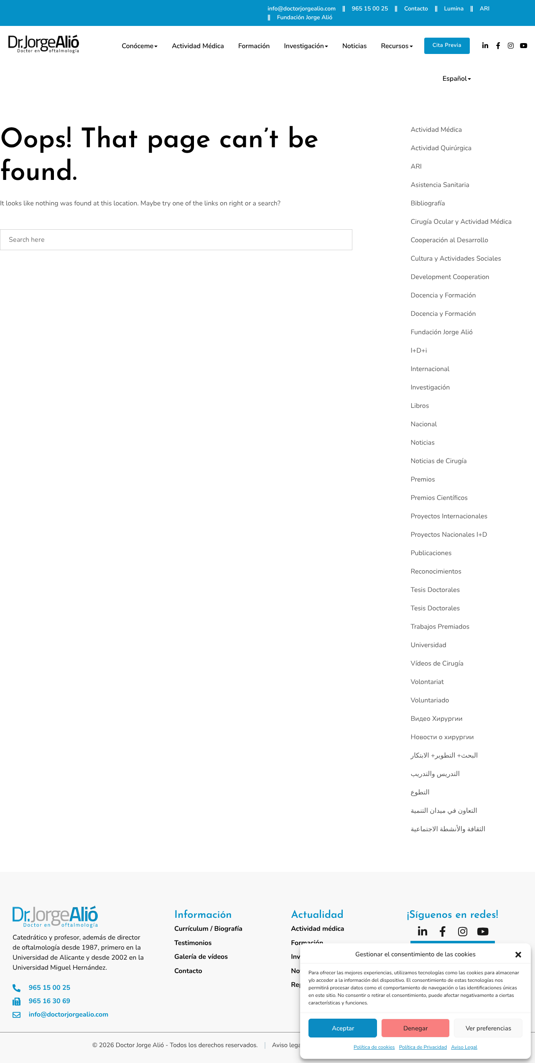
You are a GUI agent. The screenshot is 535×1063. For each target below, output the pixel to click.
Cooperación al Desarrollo (449, 240)
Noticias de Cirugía (438, 461)
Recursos (394, 46)
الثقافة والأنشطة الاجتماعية (447, 829)
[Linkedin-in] (485, 45)
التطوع (419, 792)
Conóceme (137, 46)
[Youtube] (523, 45)
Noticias (354, 46)
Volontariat (426, 681)
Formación (254, 46)
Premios (422, 479)
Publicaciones (430, 553)
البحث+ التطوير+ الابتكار (444, 755)
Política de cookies (374, 1047)
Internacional (429, 369)
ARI (415, 166)
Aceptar (343, 1028)
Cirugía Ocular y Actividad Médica (461, 221)
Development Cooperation (449, 277)
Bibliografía (427, 203)
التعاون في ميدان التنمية (443, 810)
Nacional (423, 424)
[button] (518, 954)
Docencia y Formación (443, 295)
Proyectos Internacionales (448, 516)
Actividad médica (198, 46)
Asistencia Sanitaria (439, 185)
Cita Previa (447, 45)
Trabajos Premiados (439, 626)
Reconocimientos (435, 571)
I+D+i (418, 350)
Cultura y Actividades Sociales (455, 258)
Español (455, 78)
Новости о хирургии (442, 737)
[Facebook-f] (498, 45)
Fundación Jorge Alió (441, 332)
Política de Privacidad (423, 1047)
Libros (419, 405)
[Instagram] (511, 45)
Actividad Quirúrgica (440, 148)
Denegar (415, 1028)
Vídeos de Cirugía (436, 663)
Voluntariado (429, 700)
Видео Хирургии (436, 718)
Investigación (304, 46)
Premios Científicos (439, 497)
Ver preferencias (488, 1028)
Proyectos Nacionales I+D (448, 534)
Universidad (428, 645)
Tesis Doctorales (435, 589)
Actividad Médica (436, 129)
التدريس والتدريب (434, 774)
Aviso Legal (464, 1047)
